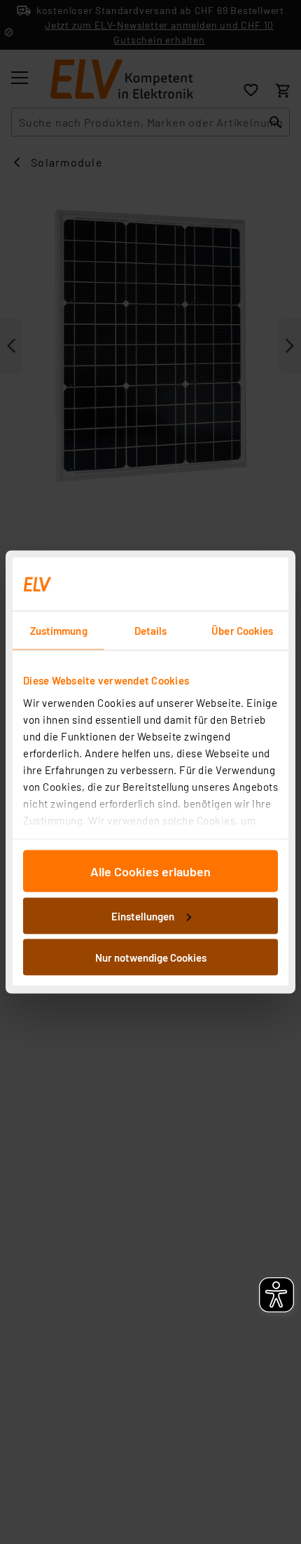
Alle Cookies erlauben (150, 871)
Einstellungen (142, 915)
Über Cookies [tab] (242, 630)
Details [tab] (150, 630)
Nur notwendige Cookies (150, 957)
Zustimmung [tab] (59, 630)
